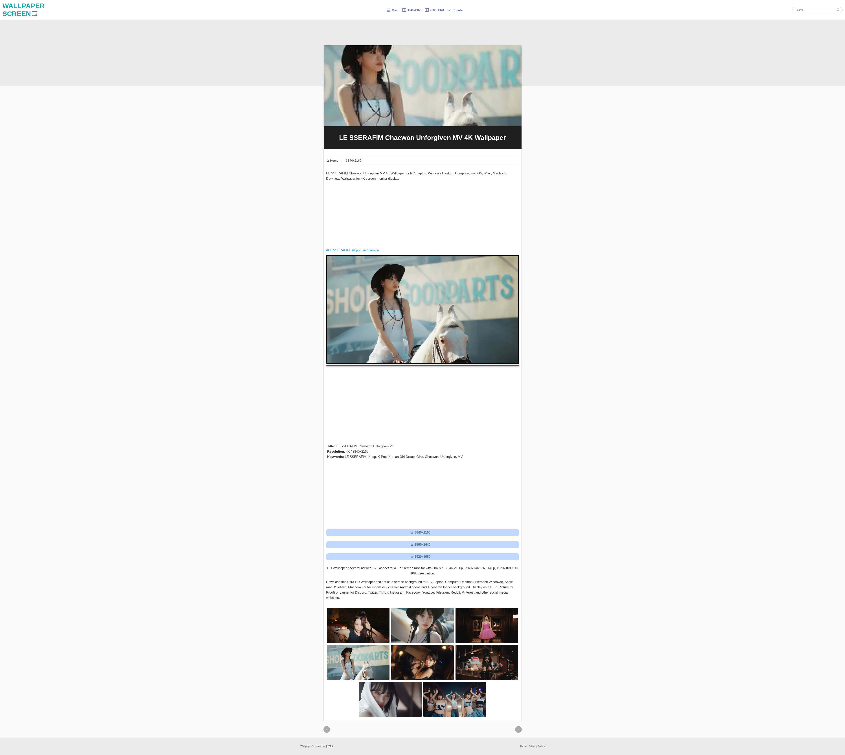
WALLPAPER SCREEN (23, 10)
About (523, 746)
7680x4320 (434, 10)
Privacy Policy (537, 746)
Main (392, 10)
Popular (455, 10)
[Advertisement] (422, 214)
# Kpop (356, 250)
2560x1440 (420, 545)
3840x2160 (411, 10)
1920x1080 (420, 557)
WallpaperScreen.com (312, 746)
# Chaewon (371, 250)
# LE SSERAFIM (338, 250)
